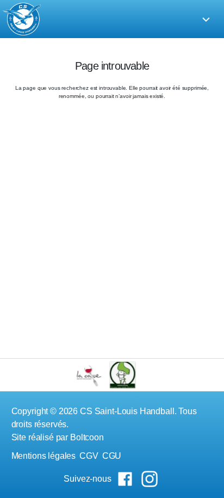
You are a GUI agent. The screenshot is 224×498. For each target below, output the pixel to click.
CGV (88, 455)
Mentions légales (43, 455)
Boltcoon (87, 437)
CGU (112, 455)
